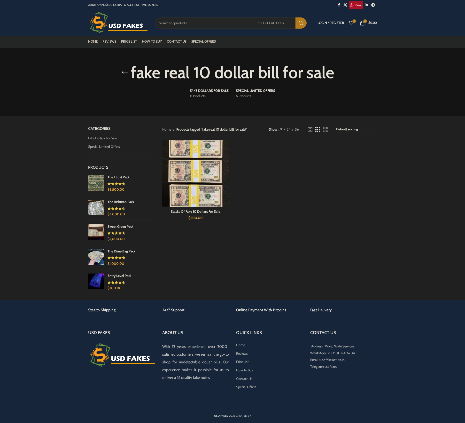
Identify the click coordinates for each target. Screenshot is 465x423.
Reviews (242, 353)
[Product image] (195, 173)
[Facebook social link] (339, 5)
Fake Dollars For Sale (102, 138)
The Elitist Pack (119, 177)
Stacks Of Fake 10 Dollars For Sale (195, 211)
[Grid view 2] (310, 129)
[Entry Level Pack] (96, 282)
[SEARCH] (301, 23)
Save (359, 5)
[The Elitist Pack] (96, 183)
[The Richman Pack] (96, 208)
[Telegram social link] (373, 5)
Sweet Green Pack (120, 226)
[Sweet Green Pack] (96, 233)
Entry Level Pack (120, 276)
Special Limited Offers (104, 146)
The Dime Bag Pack (121, 251)
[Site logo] (117, 22)
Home (166, 129)
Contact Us (244, 378)
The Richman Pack (121, 202)
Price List (242, 362)
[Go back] (125, 72)
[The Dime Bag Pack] (96, 257)
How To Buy (244, 370)
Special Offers (246, 387)
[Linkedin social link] (366, 5)
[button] (15, 416)
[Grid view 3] (317, 129)
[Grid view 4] (325, 129)
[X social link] (345, 5)
